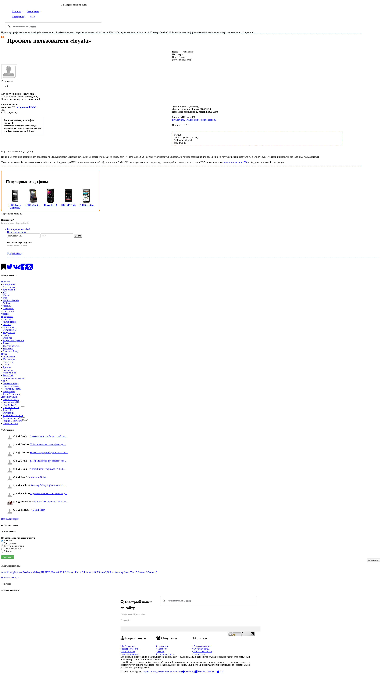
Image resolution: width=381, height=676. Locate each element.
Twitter (160, 651)
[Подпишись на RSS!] (30, 268)
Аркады (7, 367)
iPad (5, 297)
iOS (4, 292)
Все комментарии (10, 519)
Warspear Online (38, 477)
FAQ (32, 16)
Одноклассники (165, 654)
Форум (4, 380)
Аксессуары (9, 287)
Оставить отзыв (11, 418)
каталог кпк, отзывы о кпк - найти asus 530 (194, 120)
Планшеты (8, 308)
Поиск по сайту (11, 399)
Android (6, 303)
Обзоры (5, 313)
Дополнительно (9, 396)
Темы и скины (8, 372)
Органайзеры (9, 330)
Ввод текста (9, 332)
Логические (9, 356)
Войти (78, 235)
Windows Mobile (11, 300)
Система (7, 324)
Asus (19, 572)
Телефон (7, 343)
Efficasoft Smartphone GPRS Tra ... (51, 501)
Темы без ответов (11, 394)
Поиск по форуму (12, 386)
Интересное (9, 284)
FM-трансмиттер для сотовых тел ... (48, 460)
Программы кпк (129, 648)
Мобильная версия (202, 651)
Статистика (8, 413)
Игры (4, 354)
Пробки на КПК (11, 407)
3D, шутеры (9, 359)
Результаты (373, 560)
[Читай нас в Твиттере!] (9, 268)
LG (94, 572)
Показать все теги (10, 577)
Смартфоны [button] (33, 11)
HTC (47, 572)
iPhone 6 (79, 572)
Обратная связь (10, 423)
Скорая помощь (10, 383)
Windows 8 (151, 572)
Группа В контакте (12, 421)
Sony (126, 572)
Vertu (132, 572)
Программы (7, 316)
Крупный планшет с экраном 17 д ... (48, 493)
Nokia (110, 572)
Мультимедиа (9, 322)
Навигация (8, 327)
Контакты (8, 348)
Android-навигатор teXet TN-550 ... (47, 469)
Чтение (6, 335)
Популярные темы (12, 388)
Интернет (8, 319)
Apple (13, 572)
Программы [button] (18, 16)
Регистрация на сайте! (18, 229)
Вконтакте (162, 646)
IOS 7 (63, 572)
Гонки (6, 364)
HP (42, 572)
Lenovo (87, 572)
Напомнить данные (17, 232)
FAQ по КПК (9, 405)
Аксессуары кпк (130, 654)
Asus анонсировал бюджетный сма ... (49, 436)
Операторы (8, 311)
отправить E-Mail (26, 107)
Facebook (27, 572)
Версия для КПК (11, 402)
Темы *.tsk (8, 375)
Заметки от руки (11, 346)
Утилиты (7, 338)
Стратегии (8, 362)
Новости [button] (16, 11)
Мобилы (7, 305)
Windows (140, 572)
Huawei (55, 572)
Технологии (9, 289)
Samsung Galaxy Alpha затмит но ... (48, 485)
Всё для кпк (127, 646)
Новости (5, 281)
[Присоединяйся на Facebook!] (24, 268)
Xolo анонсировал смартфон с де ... (48, 444)
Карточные (8, 370)
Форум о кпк (128, 651)
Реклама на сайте (202, 646)
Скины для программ (13, 378)
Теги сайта (8, 410)
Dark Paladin (39, 510)
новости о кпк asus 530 (236, 162)
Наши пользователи (13, 415)
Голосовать (8, 557)
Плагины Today (11, 351)
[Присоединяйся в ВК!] (17, 268)
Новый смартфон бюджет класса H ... (49, 452)
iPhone (6, 295)
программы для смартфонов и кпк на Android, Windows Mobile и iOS (184, 671)
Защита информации (13, 340)
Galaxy (36, 572)
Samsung (118, 572)
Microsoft (101, 572)
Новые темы (9, 391)
